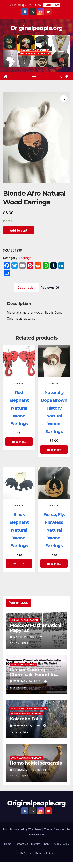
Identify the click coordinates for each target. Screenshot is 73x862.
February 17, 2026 (27, 725)
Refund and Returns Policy (36, 853)
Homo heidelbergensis (36, 763)
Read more (19, 441)
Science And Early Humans (26, 713)
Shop (46, 843)
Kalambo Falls (26, 719)
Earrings (25, 258)
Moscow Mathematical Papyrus (35, 627)
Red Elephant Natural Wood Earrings (19, 408)
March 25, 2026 (25, 637)
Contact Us (21, 843)
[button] (60, 76)
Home (7, 843)
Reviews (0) (50, 287)
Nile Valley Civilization (24, 620)
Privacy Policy (60, 843)
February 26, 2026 (27, 681)
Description (26, 287)
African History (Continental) (29, 709)
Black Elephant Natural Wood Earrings (19, 530)
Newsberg (60, 829)
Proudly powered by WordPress (22, 829)
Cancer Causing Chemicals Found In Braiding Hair (32, 674)
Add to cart (18, 230)
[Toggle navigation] (33, 76)
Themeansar (36, 834)
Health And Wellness (23, 664)
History (35, 843)
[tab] (26, 287)
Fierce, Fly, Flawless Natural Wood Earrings (54, 530)
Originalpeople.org (36, 28)
